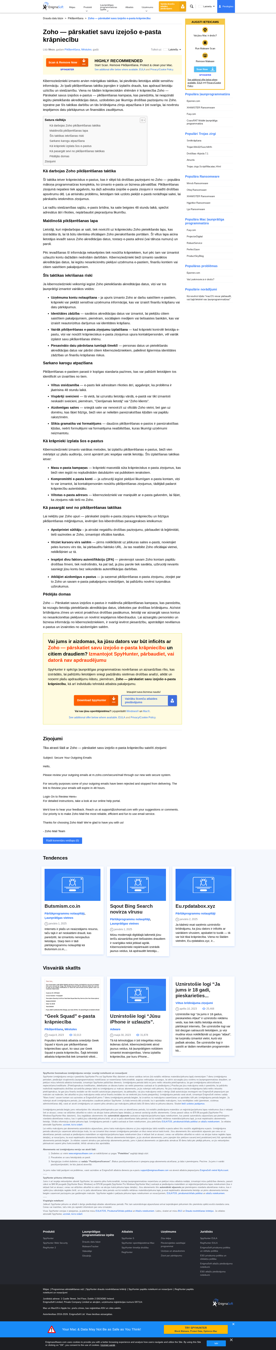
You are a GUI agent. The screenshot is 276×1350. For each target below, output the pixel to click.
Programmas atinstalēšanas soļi (67, 1289)
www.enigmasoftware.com (81, 1153)
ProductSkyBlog (195, 256)
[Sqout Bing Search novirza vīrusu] (138, 885)
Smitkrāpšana (194, 140)
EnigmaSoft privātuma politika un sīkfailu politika (215, 1249)
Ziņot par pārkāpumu (171, 1255)
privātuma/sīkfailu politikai (185, 1122)
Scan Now (202, 69)
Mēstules (86, 49)
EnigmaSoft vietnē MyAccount (214, 1170)
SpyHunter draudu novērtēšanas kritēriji (106, 1289)
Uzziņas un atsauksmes (173, 1251)
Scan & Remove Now (63, 62)
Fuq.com (191, 114)
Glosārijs (86, 1255)
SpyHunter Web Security (55, 1243)
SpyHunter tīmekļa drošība (135, 1247)
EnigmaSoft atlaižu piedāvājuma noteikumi (216, 1265)
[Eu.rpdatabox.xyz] (203, 885)
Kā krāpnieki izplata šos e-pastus (71, 146)
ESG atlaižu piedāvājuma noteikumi (213, 1273)
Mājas (72, 7)
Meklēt (191, 6)
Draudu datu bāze (53, 18)
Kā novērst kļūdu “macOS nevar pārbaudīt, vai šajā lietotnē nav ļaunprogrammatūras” (209, 298)
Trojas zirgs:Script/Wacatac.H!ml (204, 166)
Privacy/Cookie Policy (161, 69)
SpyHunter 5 (128, 1238)
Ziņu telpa (166, 1238)
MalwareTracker (90, 1246)
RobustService (194, 243)
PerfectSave (193, 249)
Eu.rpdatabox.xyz (195, 906)
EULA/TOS (167, 1122)
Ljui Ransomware (196, 209)
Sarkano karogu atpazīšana (67, 141)
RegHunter (127, 1252)
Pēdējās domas (59, 156)
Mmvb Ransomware (197, 183)
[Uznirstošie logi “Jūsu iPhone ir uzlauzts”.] (138, 995)
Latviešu (207, 6)
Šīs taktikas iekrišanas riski (67, 135)
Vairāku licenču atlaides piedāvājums (167, 6)
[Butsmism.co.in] (72, 885)
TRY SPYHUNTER (196, 1329)
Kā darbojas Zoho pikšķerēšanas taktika (75, 125)
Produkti (88, 7)
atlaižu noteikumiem (210, 1122)
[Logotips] (53, 6)
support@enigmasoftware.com (154, 1170)
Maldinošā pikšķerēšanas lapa (69, 130)
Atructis (191, 160)
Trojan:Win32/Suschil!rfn (199, 147)
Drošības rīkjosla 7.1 (197, 153)
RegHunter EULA (209, 1243)
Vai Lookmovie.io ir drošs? (200, 279)
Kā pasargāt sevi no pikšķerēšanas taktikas (77, 151)
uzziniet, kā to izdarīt (72, 1125)
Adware (115, 1029)
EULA (142, 69)
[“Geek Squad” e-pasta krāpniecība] (72, 995)
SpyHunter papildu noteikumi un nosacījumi (151, 1289)
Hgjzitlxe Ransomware (198, 202)
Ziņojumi (50, 161)
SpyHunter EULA (208, 1238)
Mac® (146, 711)
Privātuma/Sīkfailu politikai (119, 1211)
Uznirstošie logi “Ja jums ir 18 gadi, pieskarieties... (198, 989)
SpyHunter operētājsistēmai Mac (138, 1243)
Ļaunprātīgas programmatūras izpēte (108, 7)
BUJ (180, 1211)
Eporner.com (193, 101)
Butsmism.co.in (62, 906)
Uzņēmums (147, 7)
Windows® (132, 711)
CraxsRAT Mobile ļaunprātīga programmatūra (202, 122)
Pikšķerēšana (75, 18)
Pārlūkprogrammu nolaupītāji (64, 913)
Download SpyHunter (91, 700)
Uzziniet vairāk (107, 1345)
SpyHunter (48, 1238)
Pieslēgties (227, 6)
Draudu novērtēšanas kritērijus (200, 1211)
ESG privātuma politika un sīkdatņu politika (213, 1257)
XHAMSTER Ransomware (201, 107)
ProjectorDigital (195, 236)
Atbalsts (129, 7)
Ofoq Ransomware (197, 189)
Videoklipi (87, 1251)
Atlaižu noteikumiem (144, 1211)
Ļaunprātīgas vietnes (59, 917)
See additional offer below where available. (116, 69)
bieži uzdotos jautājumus (193, 1104)
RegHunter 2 (49, 1247)
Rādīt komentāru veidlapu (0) (62, 840)
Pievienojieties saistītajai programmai (173, 1245)
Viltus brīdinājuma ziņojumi (194, 1003)
